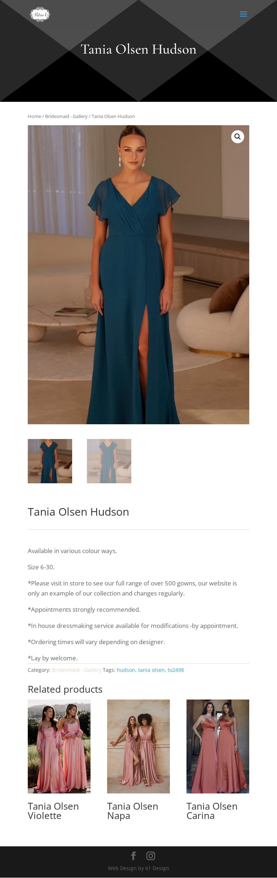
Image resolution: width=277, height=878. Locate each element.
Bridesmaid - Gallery (66, 116)
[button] (237, 136)
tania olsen (151, 669)
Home (34, 116)
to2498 (176, 669)
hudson (126, 669)
